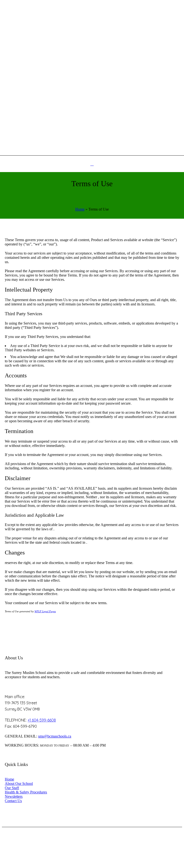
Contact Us (13, 801)
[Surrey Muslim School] (92, 73)
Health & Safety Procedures (26, 792)
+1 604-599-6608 (42, 720)
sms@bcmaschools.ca (54, 736)
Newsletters (14, 796)
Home (80, 209)
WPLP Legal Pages (45, 611)
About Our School (19, 783)
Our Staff (12, 788)
